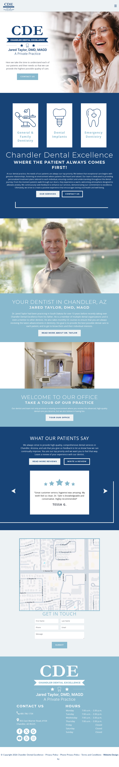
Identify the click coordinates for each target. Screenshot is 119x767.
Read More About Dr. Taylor (59, 333)
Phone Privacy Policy (69, 755)
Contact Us (27, 77)
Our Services (48, 194)
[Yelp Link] (26, 738)
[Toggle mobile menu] (115, 5)
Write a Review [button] (76, 461)
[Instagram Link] (33, 738)
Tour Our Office (59, 418)
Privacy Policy (51, 755)
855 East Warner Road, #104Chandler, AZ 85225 (32, 722)
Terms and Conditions (91, 755)
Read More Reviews (45, 461)
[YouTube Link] (19, 738)
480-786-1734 (26, 713)
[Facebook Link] (19, 731)
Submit (59, 645)
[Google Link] (33, 731)
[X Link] (26, 731)
